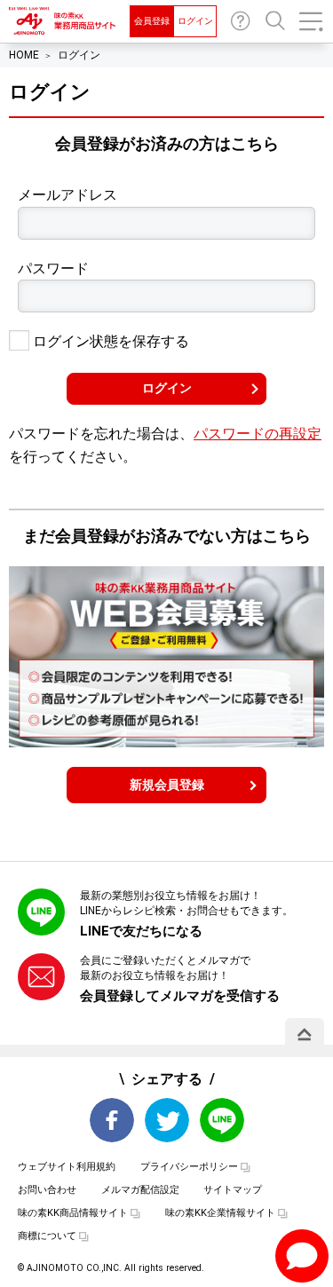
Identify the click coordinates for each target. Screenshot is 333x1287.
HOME (24, 55)
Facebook (112, 1120)
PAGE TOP (304, 1034)
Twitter (167, 1120)
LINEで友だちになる (141, 931)
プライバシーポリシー (189, 1167)
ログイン (195, 21)
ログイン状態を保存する (109, 341)
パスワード (53, 268)
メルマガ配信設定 (140, 1190)
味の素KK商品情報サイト (73, 1213)
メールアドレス (67, 194)
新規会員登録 (167, 785)
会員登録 (152, 21)
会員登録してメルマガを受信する (180, 996)
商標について (47, 1236)
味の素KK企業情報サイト (220, 1213)
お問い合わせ (240, 21)
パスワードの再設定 (257, 433)
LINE (222, 1120)
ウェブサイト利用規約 (66, 1167)
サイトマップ (232, 1190)
